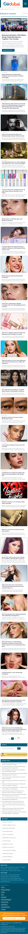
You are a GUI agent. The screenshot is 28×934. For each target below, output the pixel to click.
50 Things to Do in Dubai (6, 880)
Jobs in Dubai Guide (5, 881)
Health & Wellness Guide (15, 878)
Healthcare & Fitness (8, 853)
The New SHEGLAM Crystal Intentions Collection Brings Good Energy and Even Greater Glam (13, 248)
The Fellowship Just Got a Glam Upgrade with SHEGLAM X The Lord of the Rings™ (14, 162)
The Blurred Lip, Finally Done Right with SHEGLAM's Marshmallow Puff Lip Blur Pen (13, 474)
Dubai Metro (16, 868)
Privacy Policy (4, 868)
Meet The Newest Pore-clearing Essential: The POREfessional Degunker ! (14, 614)
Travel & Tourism (7, 840)
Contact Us (17, 867)
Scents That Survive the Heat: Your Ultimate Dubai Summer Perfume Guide (13, 135)
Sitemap (19, 870)
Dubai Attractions (5, 870)
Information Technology (9, 828)
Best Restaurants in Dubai (18, 880)
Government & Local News (9, 850)
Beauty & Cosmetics (8, 821)
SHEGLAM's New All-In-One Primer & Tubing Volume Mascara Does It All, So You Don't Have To (13, 586)
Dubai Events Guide (5, 878)
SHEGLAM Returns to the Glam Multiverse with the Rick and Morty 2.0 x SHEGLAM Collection (14, 362)
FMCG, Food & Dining (8, 834)
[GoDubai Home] (12, 3)
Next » (19, 738)
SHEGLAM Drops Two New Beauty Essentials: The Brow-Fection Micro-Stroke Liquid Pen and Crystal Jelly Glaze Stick (13, 644)
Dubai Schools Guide (14, 876)
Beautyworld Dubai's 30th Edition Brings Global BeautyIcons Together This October (14, 37)
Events (2, 892)
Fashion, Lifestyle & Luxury (9, 825)
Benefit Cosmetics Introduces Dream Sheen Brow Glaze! (12, 418)
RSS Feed (23, 867)
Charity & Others (7, 859)
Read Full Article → (8, 50)
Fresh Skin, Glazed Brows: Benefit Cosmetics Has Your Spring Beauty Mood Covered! (13, 305)
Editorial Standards (10, 867)
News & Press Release (6, 899)
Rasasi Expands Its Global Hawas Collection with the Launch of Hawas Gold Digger (12, 76)
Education (3, 897)
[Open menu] (25, 3)
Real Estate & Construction (9, 837)
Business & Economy (8, 844)
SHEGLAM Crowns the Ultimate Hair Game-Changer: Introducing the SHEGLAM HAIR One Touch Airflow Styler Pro (14, 729)
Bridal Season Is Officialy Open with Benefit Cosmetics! (12, 219)
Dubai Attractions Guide (13, 874)
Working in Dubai (5, 876)
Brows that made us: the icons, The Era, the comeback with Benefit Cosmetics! (13, 558)
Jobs (2, 894)
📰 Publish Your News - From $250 (14, 918)
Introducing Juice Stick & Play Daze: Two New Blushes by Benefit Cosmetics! (13, 701)
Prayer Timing (13, 870)
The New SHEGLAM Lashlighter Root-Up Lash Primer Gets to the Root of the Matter (13, 191)
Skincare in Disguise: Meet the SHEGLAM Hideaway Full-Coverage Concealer (13, 333)
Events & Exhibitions (7, 856)
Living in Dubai (4, 874)
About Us (3, 867)
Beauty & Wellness (5, 889)
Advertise (10, 868)
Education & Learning (8, 847)
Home (2, 9)
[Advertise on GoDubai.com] (14, 754)
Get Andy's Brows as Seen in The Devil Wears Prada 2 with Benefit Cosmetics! (13, 390)
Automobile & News (8, 831)
